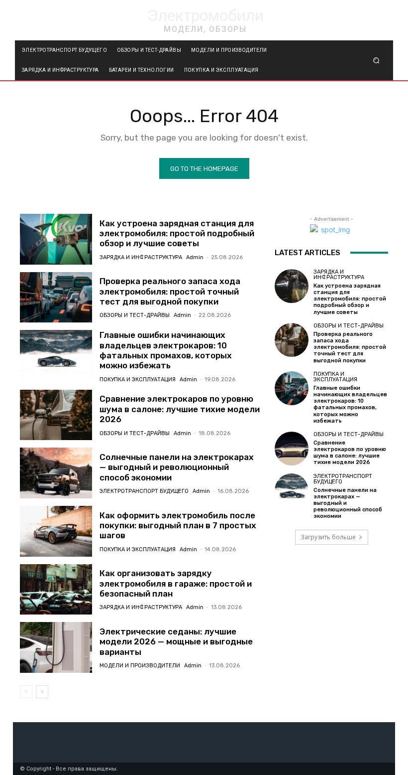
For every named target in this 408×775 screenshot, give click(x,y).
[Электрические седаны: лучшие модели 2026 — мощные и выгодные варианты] (56, 647)
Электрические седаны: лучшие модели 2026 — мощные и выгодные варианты (176, 641)
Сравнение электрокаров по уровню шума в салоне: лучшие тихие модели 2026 (180, 409)
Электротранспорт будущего (144, 491)
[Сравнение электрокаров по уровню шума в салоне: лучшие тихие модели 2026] (56, 415)
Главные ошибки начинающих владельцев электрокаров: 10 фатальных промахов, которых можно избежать (166, 350)
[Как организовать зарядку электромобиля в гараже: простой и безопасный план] (56, 589)
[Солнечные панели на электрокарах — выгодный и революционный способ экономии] (56, 473)
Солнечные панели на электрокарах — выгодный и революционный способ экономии (177, 467)
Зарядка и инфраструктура (141, 257)
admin (195, 257)
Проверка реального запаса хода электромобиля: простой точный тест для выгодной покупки (170, 291)
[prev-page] (26, 691)
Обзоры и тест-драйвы (135, 315)
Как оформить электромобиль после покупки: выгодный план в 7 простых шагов (178, 525)
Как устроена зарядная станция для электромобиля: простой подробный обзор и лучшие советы (177, 233)
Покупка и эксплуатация (138, 379)
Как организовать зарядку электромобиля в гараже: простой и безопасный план (176, 583)
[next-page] (42, 691)
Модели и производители (140, 665)
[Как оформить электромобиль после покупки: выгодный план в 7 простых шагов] (56, 531)
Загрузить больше (328, 537)
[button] (376, 60)
